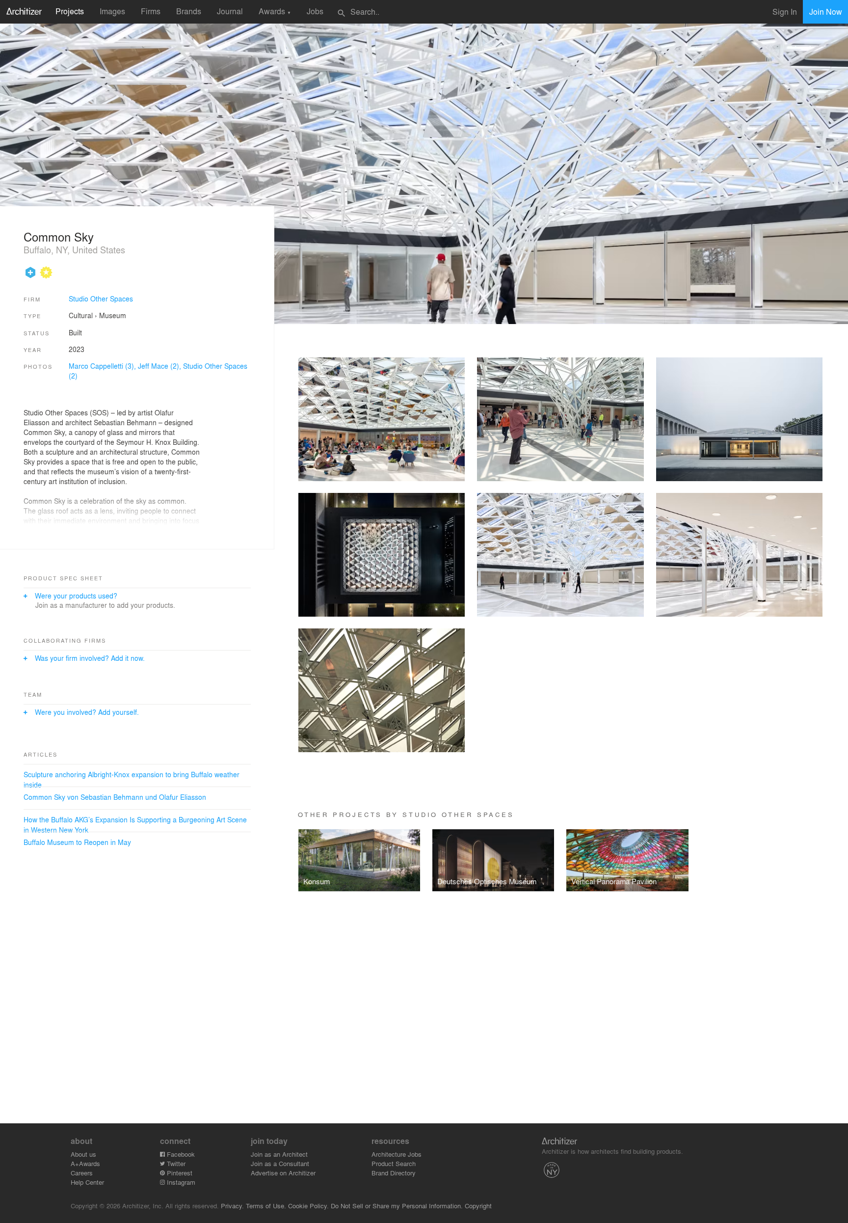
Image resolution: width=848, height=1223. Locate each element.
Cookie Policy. (308, 1205)
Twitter (175, 1163)
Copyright (478, 1205)
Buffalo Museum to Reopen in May (77, 842)
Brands (188, 11)
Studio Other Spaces (101, 298)
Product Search (393, 1163)
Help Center (87, 1182)
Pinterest (178, 1172)
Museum (112, 315)
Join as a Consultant (280, 1163)
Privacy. (232, 1205)
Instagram (180, 1182)
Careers (82, 1172)
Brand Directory (393, 1172)
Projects (69, 11)
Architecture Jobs (396, 1154)
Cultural (81, 315)
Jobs (315, 11)
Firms (150, 11)
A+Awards (85, 1163)
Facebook (180, 1154)
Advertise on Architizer (283, 1172)
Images (112, 11)
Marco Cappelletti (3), (103, 366)
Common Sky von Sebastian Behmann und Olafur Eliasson (115, 797)
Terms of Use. (266, 1205)
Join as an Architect (279, 1154)
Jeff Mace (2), (160, 366)
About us (83, 1154)
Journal (230, 11)
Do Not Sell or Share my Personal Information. (397, 1205)
